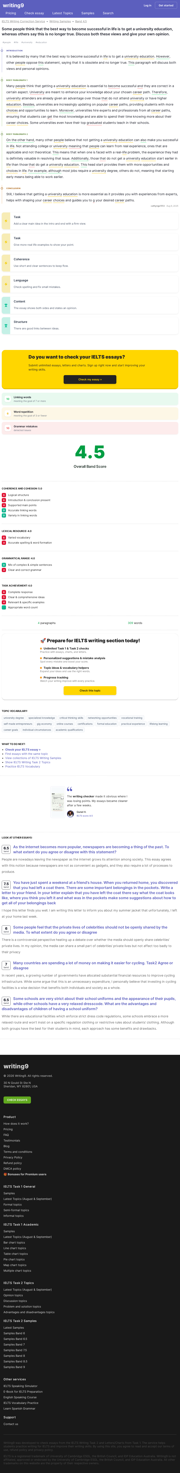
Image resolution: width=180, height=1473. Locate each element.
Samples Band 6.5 (15, 1339)
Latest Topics (62, 13)
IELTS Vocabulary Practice (21, 1403)
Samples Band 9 (14, 1367)
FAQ (6, 1135)
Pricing (11, 13)
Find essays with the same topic (26, 753)
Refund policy (13, 1163)
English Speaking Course (20, 1397)
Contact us (11, 1424)
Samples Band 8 (14, 1355)
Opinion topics (13, 1295)
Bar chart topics (14, 1242)
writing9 (13, 5)
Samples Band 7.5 (15, 1350)
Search (108, 13)
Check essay (34, 13)
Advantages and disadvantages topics (29, 1312)
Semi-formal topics (16, 1210)
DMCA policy (12, 1168)
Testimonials (12, 1140)
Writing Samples (60, 21)
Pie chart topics (14, 1259)
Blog (6, 1146)
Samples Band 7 (14, 1344)
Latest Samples (14, 1327)
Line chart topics (15, 1248)
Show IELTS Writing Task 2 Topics (27, 762)
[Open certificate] (57, 802)
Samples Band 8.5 (15, 1361)
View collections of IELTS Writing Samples (33, 758)
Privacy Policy (13, 1157)
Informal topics (14, 1215)
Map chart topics (15, 1265)
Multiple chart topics (17, 1270)
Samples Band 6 (14, 1333)
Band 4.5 (81, 21)
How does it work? (16, 1123)
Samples (87, 13)
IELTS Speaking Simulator (20, 1386)
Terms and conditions (18, 1151)
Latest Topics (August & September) (28, 1199)
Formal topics (13, 1204)
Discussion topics (15, 1301)
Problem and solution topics (22, 1306)
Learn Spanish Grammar (19, 1408)
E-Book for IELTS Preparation (23, 1391)
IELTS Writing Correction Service (23, 21)
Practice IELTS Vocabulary (22, 766)
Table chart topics (16, 1253)
